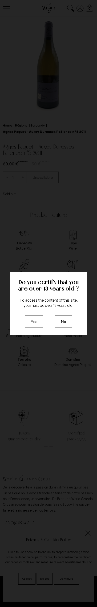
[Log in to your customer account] (80, 8)
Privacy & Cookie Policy (48, 539)
